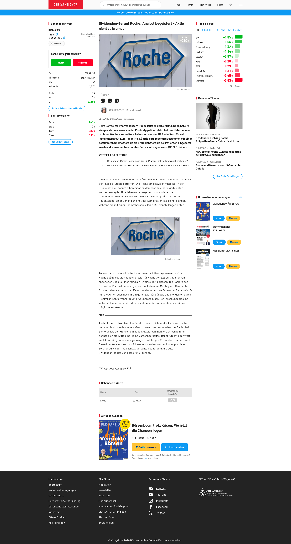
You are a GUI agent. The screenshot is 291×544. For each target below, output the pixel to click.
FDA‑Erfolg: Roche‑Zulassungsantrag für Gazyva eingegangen (218, 153)
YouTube (161, 494)
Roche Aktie (54, 30)
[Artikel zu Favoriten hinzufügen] (117, 101)
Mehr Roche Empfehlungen (227, 176)
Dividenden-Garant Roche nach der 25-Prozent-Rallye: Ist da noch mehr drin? (147, 160)
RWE (198, 61)
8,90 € (218, 218)
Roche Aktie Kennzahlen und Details (67, 108)
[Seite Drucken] (110, 101)
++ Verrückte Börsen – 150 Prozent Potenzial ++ (145, 12)
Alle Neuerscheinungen (237, 197)
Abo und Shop (107, 517)
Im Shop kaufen (174, 447)
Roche (104, 94)
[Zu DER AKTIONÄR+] (205, 4)
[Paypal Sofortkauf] (233, 218)
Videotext (54, 512)
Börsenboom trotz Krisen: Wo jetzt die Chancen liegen (159, 428)
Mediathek (105, 484)
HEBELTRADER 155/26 (226, 250)
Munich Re (200, 71)
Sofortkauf (151, 447)
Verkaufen (82, 62)
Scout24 (199, 56)
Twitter (160, 512)
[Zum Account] (190, 4)
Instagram (162, 500)
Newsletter (105, 490)
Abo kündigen (56, 522)
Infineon (200, 42)
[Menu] (240, 4)
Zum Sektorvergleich (60, 141)
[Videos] (220, 4)
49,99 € (219, 242)
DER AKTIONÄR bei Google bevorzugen (116, 119)
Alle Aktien (105, 479)
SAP (197, 37)
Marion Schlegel (133, 110)
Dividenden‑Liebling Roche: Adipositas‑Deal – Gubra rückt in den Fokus (218, 139)
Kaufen (61, 62)
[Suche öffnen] (103, 4)
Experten (104, 495)
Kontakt (161, 488)
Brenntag (200, 80)
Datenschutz (56, 495)
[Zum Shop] (178, 4)
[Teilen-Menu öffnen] (103, 101)
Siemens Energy (203, 47)
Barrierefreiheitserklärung (64, 500)
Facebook (162, 506)
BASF (198, 66)
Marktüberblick (108, 500)
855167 (51, 34)
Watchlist (57, 43)
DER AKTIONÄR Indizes (112, 511)
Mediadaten (55, 479)
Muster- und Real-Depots (114, 506)
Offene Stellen (56, 517)
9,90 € (218, 266)
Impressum (55, 484)
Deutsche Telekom (204, 75)
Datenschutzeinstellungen (64, 506)
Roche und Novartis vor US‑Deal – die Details (218, 167)
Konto (145, 458)
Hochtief (200, 52)
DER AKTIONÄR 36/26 (226, 203)
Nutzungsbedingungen (62, 490)
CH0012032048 (55, 37)
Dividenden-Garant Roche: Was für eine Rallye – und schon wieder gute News (148, 165)
